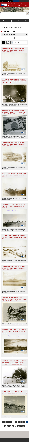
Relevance (10, 38)
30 (7, 426)
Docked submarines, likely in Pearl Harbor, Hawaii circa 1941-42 (14, 237)
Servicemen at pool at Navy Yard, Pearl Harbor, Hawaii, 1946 (14, 392)
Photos (7, 31)
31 (10, 426)
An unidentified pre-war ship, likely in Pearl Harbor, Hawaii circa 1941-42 (13, 50)
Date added (18, 38)
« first (3, 422)
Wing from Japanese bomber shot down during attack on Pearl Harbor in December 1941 (14, 112)
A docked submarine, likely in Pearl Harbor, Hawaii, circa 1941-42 (13, 206)
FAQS (18, 21)
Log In (3, 1)
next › (18, 426)
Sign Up (9, 1)
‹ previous (9, 422)
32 (12, 426)
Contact (25, 21)
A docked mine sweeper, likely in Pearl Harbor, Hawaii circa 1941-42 (14, 331)
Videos (14, 31)
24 (16, 422)
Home (3, 21)
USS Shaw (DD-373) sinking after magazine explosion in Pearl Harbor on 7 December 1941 (14, 362)
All (2, 31)
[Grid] (3, 42)
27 (24, 422)
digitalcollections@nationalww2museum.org (20, 433)
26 (21, 422)
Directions (14, 434)
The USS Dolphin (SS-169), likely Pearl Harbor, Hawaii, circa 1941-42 (14, 175)
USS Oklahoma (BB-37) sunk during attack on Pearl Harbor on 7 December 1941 (14, 299)
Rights (3, 23)
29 (5, 426)
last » (23, 426)
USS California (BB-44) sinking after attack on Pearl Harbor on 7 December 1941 (14, 81)
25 (19, 422)
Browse (11, 21)
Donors (16, 1)
